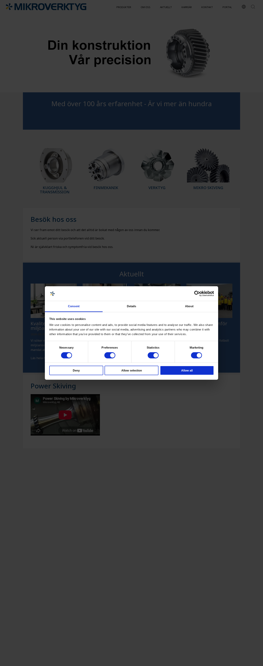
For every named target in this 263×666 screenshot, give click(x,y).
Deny (76, 370)
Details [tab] (131, 306)
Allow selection (131, 370)
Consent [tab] (74, 306)
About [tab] (189, 306)
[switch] (109, 355)
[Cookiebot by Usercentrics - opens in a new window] (197, 293)
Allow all (187, 370)
